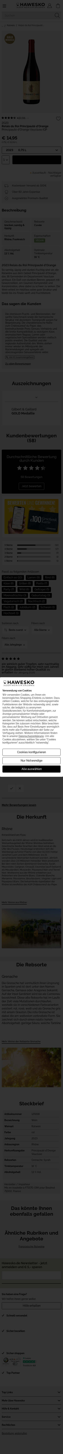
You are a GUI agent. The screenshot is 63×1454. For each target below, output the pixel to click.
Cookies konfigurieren (31, 752)
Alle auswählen (32, 769)
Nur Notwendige (31, 760)
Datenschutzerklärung (31, 736)
